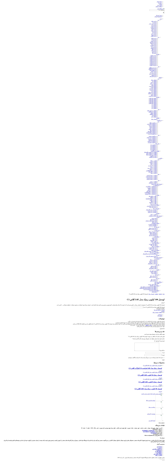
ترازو (161, 18)
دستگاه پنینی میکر (155, 246)
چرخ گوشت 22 (153, 146)
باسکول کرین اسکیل (152, 93)
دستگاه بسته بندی (158, 282)
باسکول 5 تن (154, 108)
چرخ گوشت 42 (153, 148)
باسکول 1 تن (154, 104)
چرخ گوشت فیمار (153, 126)
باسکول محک (154, 80)
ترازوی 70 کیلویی (153, 65)
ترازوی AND (154, 38)
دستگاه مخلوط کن (155, 223)
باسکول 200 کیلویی (153, 99)
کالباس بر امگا (154, 160)
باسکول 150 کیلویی (153, 98)
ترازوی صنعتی (154, 71)
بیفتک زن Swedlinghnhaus (151, 198)
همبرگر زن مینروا (153, 261)
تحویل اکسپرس (152, 420)
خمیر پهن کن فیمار (153, 228)
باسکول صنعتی (153, 113)
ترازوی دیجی (154, 33)
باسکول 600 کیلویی (153, 103)
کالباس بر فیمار (153, 163)
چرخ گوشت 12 (153, 144)
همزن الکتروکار (153, 240)
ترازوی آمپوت (154, 40)
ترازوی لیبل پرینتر (153, 73)
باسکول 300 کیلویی (153, 100)
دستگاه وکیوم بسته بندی (154, 290)
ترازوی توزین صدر (153, 23)
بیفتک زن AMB (153, 197)
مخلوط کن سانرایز (153, 225)
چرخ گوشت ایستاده (152, 140)
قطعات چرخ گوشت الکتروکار (150, 152)
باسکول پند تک (154, 82)
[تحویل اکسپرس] (158, 420)
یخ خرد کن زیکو (153, 275)
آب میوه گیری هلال (153, 231)
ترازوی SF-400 (153, 45)
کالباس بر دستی (153, 181)
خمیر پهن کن (156, 226)
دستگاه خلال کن (158, 451)
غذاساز (157, 269)
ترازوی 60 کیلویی (153, 64)
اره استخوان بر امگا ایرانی (151, 186)
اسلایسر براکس (153, 214)
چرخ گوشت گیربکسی (152, 141)
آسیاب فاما (154, 222)
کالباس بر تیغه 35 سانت (152, 179)
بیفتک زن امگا (154, 201)
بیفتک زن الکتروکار (153, 196)
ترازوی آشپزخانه (153, 76)
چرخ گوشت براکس (153, 129)
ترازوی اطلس (154, 36)
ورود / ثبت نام (159, 15)
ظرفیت (157, 54)
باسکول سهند (154, 94)
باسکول (160, 77)
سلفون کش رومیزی (152, 284)
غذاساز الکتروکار (153, 271)
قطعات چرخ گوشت (155, 151)
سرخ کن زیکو (154, 279)
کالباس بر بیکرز (153, 164)
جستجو (162, 10)
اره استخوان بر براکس (152, 190)
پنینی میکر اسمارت (153, 247)
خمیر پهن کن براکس (152, 229)
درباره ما (160, 2)
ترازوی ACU (154, 44)
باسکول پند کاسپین (153, 96)
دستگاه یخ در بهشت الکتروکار (150, 251)
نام (163, 352)
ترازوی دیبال (154, 31)
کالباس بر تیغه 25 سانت (152, 175)
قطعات (157, 118)
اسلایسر (157, 213)
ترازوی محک (154, 21)
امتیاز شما (161, 341)
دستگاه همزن (156, 236)
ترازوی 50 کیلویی (153, 62)
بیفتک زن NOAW (153, 202)
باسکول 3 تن (154, 107)
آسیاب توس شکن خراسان (151, 220)
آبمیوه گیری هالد (153, 233)
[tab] (81, 314)
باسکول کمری (154, 87)
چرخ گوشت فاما (153, 127)
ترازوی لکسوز (154, 48)
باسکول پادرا (154, 91)
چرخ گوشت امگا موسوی (151, 132)
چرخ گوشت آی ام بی (152, 133)
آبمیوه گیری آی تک (153, 235)
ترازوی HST (154, 50)
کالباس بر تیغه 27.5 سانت (151, 176)
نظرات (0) (160, 315)
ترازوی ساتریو (154, 27)
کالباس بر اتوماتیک (153, 182)
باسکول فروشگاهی (152, 111)
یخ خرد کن (157, 274)
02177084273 (152, 431)
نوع (158, 66)
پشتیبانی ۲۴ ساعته (151, 413)
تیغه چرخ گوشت (153, 155)
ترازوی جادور (154, 29)
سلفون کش (156, 283)
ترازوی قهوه (154, 75)
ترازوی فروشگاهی (153, 67)
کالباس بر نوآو (154, 173)
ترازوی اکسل (154, 28)
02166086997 (145, 430)
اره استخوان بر (156, 185)
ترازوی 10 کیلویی (153, 56)
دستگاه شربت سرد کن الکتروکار (150, 253)
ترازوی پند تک (154, 47)
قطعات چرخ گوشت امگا (151, 154)
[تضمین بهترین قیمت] (156, 393)
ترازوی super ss (153, 43)
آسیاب (158, 217)
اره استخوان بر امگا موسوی (151, 193)
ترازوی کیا (154, 32)
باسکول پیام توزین (153, 88)
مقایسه (162, 311)
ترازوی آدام (154, 51)
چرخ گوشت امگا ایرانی (152, 124)
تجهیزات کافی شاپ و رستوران (155, 215)
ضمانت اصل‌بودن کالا (150, 400)
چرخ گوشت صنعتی (153, 136)
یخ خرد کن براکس (153, 277)
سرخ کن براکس (153, 280)
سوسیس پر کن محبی (152, 211)
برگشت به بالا (161, 422)
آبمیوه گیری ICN (153, 234)
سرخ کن (157, 278)
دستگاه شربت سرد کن (154, 252)
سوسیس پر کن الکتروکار (151, 209)
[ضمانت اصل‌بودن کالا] (158, 400)
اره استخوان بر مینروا (152, 187)
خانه (163, 294)
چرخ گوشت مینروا (153, 125)
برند (158, 20)
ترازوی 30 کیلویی (153, 59)
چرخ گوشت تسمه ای (152, 142)
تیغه (158, 174)
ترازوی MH (154, 49)
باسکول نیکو (154, 84)
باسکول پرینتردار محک (152, 110)
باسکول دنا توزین (153, 89)
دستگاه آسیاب (159, 452)
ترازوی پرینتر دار (153, 72)
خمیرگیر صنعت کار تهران (151, 256)
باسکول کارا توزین (153, 86)
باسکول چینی (154, 116)
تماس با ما (159, 5)
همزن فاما (154, 239)
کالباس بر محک (153, 166)
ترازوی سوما (154, 34)
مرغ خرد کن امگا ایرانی (152, 206)
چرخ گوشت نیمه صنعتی (152, 137)
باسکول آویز (154, 115)
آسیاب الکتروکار (153, 219)
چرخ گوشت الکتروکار (152, 131)
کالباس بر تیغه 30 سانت (152, 178)
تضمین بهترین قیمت (145, 393)
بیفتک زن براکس (153, 200)
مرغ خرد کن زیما (153, 207)
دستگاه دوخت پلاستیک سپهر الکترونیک (149, 286)
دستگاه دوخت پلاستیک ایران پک (150, 289)
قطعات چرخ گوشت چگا (152, 153)
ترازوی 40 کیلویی (153, 61)
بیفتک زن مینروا (153, 203)
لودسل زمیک (154, 119)
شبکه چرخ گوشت (153, 157)
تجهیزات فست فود (158, 257)
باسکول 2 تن (154, 105)
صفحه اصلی (159, 1)
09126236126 (153, 432)
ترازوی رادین (154, 25)
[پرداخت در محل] (158, 407)
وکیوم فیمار (154, 291)
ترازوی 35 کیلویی (153, 60)
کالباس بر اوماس (153, 162)
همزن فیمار (154, 237)
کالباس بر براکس (153, 169)
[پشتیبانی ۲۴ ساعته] (158, 413)
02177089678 (146, 431)
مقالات (160, 4)
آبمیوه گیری (156, 230)
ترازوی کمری (154, 26)
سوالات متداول (159, 6)
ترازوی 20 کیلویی (153, 58)
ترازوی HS (154, 53)
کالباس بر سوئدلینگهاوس (151, 170)
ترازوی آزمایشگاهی (152, 69)
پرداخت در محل (151, 407)
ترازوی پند (154, 22)
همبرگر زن (157, 258)
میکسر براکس (154, 241)
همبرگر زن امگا (153, 260)
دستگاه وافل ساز (155, 242)
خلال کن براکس (153, 267)
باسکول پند (154, 81)
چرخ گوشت (159, 120)
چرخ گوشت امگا (153, 122)
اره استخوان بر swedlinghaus (151, 192)
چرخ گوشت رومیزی (152, 138)
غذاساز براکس (154, 272)
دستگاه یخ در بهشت (155, 250)
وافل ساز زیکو (154, 245)
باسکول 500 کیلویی (153, 102)
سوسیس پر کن (156, 208)
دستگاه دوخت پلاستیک (154, 285)
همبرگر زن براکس (153, 262)
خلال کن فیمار (154, 266)
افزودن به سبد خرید (160, 308)
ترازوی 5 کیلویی (153, 55)
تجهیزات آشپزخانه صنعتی (156, 184)
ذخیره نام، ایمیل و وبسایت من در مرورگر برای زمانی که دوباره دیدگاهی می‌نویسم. (145, 357)
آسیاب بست (154, 218)
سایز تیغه (157, 143)
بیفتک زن (157, 195)
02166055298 (151, 430)
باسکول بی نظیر (153, 83)
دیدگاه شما (161, 350)
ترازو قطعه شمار (153, 70)
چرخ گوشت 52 (153, 149)
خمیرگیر (157, 255)
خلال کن (157, 264)
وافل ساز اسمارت (153, 244)
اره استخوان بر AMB (152, 189)
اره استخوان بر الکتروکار (151, 191)
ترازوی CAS (154, 39)
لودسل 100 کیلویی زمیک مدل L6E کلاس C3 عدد (154, 307)
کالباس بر (160, 158)
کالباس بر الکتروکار (152, 171)
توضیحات (160, 314)
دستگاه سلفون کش (158, 454)
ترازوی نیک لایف (153, 42)
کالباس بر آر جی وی (152, 165)
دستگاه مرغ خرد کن (155, 204)
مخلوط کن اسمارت (152, 224)
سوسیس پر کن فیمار (152, 212)
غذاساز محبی (154, 273)
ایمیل (163, 355)
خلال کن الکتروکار (153, 268)
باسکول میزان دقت (152, 92)
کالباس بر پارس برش (152, 168)
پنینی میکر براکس (153, 249)
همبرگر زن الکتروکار (152, 263)
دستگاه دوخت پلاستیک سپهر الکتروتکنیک (148, 288)
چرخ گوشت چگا (153, 130)
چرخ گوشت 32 (153, 147)
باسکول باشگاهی (153, 114)
